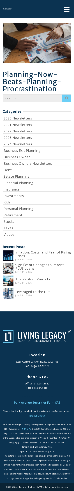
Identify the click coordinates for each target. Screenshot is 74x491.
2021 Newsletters (18, 124)
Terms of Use (27, 447)
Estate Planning (16, 176)
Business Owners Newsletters (28, 163)
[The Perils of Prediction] (8, 281)
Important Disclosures (28, 451)
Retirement (13, 215)
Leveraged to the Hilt (32, 291)
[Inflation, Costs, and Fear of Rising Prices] (8, 255)
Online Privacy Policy (43, 447)
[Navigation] (66, 9)
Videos (9, 234)
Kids (7, 202)
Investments (14, 195)
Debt (8, 170)
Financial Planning (18, 182)
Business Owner (17, 157)
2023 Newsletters (18, 137)
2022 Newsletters (18, 131)
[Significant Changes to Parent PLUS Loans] (8, 268)
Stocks (9, 221)
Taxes (8, 228)
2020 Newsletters (18, 118)
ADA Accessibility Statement (37, 396)
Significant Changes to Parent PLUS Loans (39, 266)
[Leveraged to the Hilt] (8, 293)
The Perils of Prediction (34, 279)
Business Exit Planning (22, 150)
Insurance (12, 189)
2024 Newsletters (18, 144)
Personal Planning (18, 208)
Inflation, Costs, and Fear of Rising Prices (43, 254)
